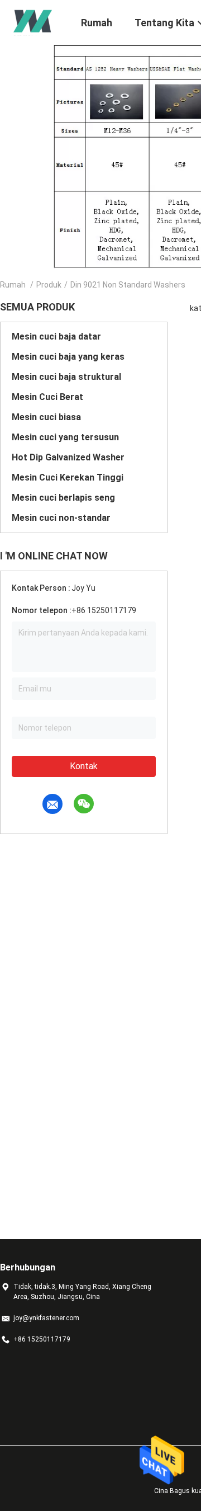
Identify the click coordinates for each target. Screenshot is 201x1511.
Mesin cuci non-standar (61, 517)
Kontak (84, 766)
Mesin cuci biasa (46, 417)
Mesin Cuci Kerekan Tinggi (67, 477)
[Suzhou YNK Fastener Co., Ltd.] (33, 21)
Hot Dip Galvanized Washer (68, 457)
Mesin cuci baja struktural (66, 376)
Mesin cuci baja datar (56, 336)
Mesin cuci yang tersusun (65, 437)
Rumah (13, 284)
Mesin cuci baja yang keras (68, 356)
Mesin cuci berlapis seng (63, 497)
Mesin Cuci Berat (47, 397)
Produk (48, 284)
